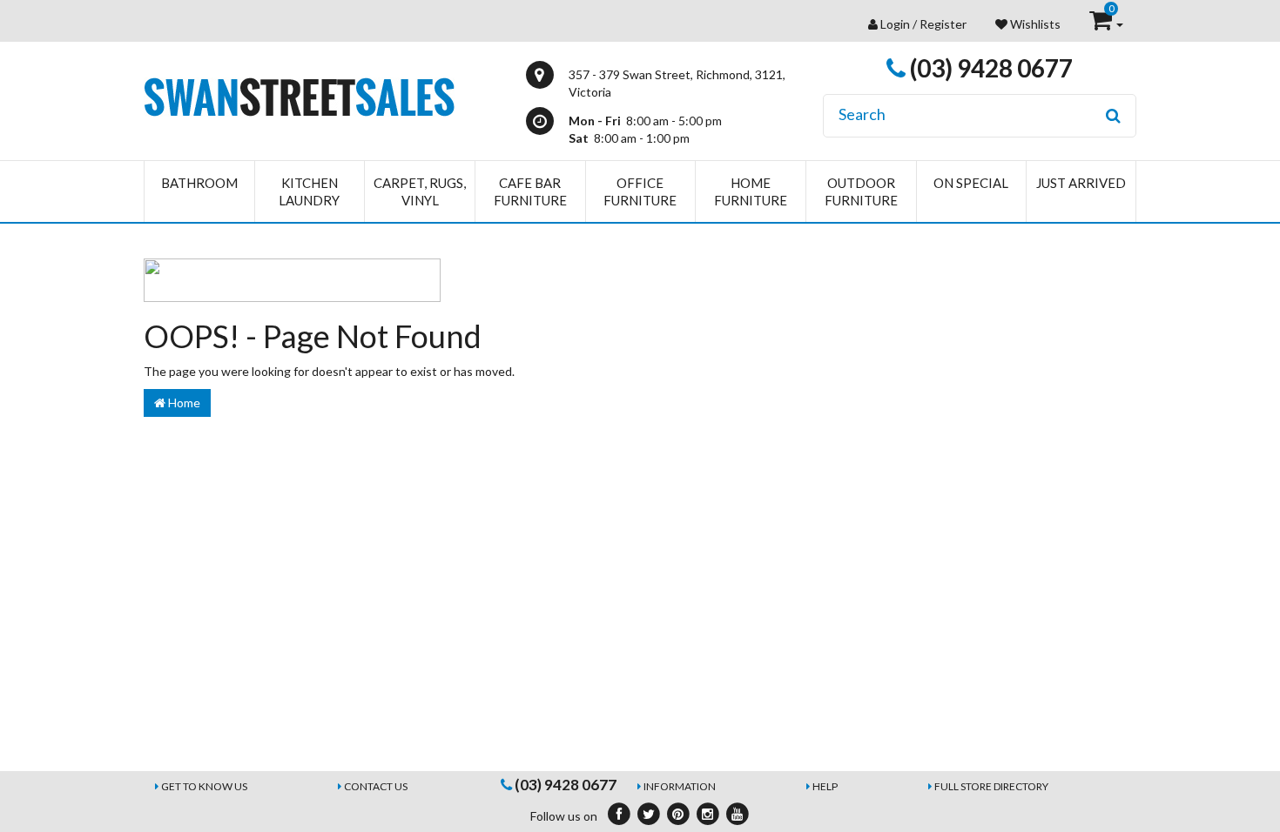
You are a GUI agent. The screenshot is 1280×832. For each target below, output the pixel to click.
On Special (970, 183)
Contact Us (376, 786)
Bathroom (199, 183)
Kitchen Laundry (309, 191)
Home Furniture (750, 191)
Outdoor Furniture (861, 191)
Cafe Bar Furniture (530, 191)
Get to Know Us (204, 786)
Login (895, 24)
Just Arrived (1081, 183)
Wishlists (1034, 24)
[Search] (1113, 115)
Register (943, 24)
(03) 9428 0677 (989, 68)
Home (182, 402)
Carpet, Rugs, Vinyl (420, 191)
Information (679, 786)
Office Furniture (640, 191)
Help (825, 786)
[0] (1102, 24)
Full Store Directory (991, 786)
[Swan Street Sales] (299, 95)
